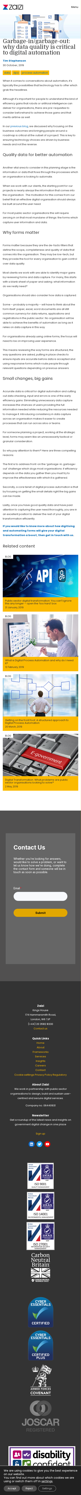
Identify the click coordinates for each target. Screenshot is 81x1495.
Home (40, 1043)
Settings (47, 1488)
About (40, 1047)
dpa (16, 73)
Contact (40, 1070)
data (7, 73)
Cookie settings (24, 1075)
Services (40, 1056)
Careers (40, 1065)
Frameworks (41, 1052)
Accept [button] (12, 1488)
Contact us (40, 1028)
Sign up (40, 1133)
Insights (40, 1061)
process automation (35, 73)
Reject (29, 1488)
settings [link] (46, 1481)
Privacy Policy (43, 1075)
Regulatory (60, 1075)
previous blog (19, 126)
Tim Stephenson (14, 61)
